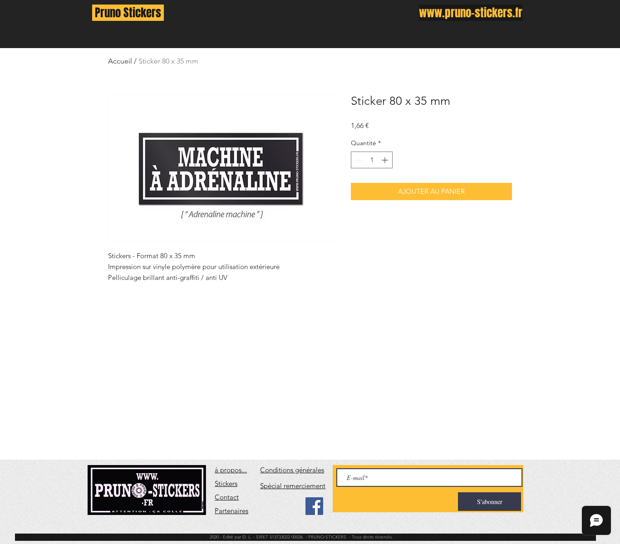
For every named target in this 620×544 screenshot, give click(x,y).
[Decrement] (358, 160)
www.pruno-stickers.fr (470, 13)
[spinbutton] (372, 160)
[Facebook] (314, 506)
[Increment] (385, 160)
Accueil (120, 61)
